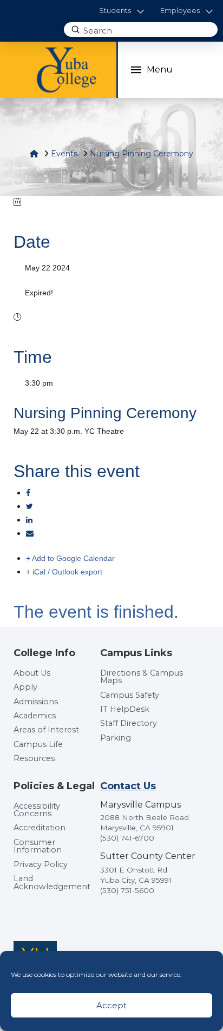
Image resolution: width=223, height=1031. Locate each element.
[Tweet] (29, 506)
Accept (111, 1005)
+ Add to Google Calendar (70, 558)
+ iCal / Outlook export (64, 571)
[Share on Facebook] (28, 493)
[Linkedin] (29, 520)
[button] (121, 11)
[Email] (30, 533)
